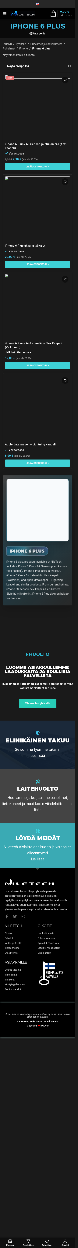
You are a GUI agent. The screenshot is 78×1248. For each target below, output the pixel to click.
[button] (37, 166)
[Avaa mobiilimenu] (5, 13)
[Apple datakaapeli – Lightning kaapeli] (37, 518)
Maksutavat (36, 1214)
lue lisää (50, 881)
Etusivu (7, 44)
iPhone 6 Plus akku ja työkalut (25, 245)
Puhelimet (9, 48)
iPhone (23, 48)
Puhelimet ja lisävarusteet (46, 44)
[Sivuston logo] (22, 13)
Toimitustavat (51, 1214)
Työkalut (21, 44)
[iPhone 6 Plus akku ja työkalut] (37, 209)
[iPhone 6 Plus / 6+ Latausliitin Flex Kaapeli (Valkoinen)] (37, 307)
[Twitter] (15, 1110)
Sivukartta (22, 1214)
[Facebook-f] (7, 1110)
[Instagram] (23, 1110)
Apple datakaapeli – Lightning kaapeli (30, 664)
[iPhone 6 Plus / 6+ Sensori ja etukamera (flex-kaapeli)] (37, 107)
